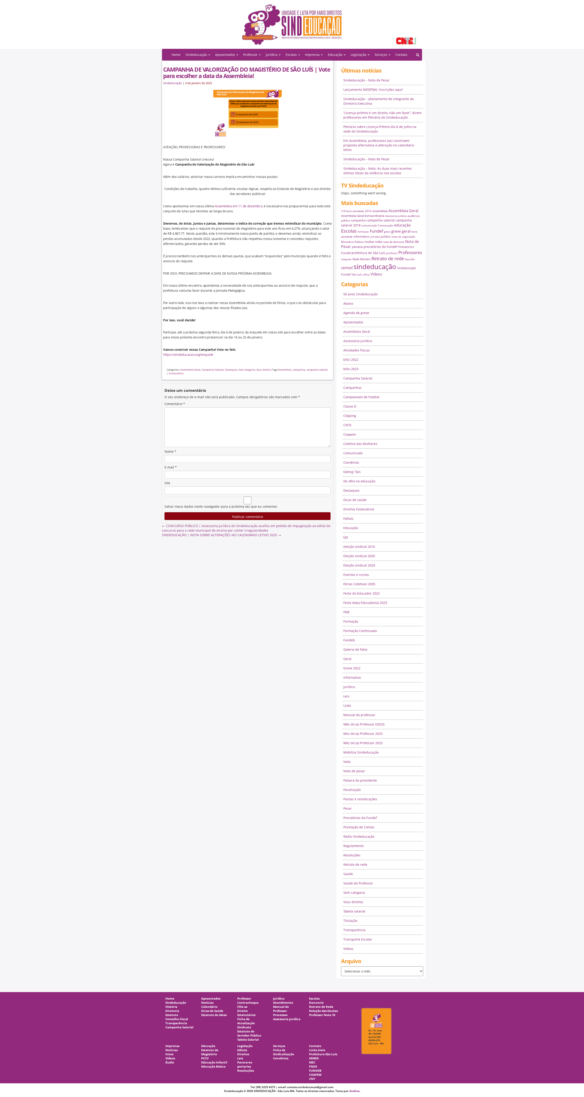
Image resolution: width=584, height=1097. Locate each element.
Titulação (350, 920)
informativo (362, 236)
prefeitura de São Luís (368, 253)
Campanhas (352, 387)
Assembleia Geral (190, 369)
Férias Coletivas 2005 (359, 584)
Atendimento (283, 1003)
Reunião (410, 259)
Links (347, 705)
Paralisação (352, 790)
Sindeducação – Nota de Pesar (366, 80)
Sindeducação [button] (196, 54)
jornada (375, 236)
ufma (366, 274)
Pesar (347, 808)
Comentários (176, 373)
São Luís (357, 274)
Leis (346, 696)
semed (347, 267)
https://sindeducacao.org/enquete (188, 354)
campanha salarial (317, 369)
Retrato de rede (387, 258)
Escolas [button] (292, 54)
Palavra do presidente (360, 780)
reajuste (346, 259)
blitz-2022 (350, 359)
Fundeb (349, 640)
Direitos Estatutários (358, 509)
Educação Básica (213, 1066)
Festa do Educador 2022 (361, 593)
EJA (345, 537)
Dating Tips (352, 472)
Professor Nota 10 (322, 1015)
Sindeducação (172, 83)
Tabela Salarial (248, 1040)
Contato (401, 54)
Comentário (174, 404)
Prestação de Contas (358, 827)
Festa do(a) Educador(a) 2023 (365, 602)
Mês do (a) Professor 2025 (363, 743)
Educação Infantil (214, 1062)
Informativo (352, 677)
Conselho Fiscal (176, 1019)
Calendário (209, 1007)
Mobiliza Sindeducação (361, 752)
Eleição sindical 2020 (359, 556)
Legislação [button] (359, 54)
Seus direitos (263, 369)
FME (346, 612)
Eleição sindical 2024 (359, 565)
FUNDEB (315, 1071)
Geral (347, 659)
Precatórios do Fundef (360, 818)
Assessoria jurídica (396, 216)
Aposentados (353, 322)
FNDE (313, 1066)
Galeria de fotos (355, 649)
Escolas (349, 231)
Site (167, 483)
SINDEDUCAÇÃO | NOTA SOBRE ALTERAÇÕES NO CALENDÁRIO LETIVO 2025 (221, 535)
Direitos (243, 1054)
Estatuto (171, 1015)
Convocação (385, 225)
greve (387, 231)
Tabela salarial (354, 911)
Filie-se (242, 1007)
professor (391, 253)
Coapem (349, 434)
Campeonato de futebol (361, 397)
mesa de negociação (403, 236)
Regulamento (353, 846)
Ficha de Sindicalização (283, 1052)
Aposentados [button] (225, 54)
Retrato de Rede (321, 1007)
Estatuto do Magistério (209, 1052)
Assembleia (284, 369)
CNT (312, 1079)
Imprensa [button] (313, 54)
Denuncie (316, 1003)
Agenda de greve (356, 313)
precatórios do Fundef (380, 246)
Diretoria (172, 1011)
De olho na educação (359, 481)
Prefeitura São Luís (323, 1054)
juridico (386, 236)
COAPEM (315, 1075)
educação (402, 225)
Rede (355, 259)
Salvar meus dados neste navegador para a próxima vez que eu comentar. (221, 506)
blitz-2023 (350, 369)
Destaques (231, 369)
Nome (170, 451)
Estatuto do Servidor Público (249, 1033)
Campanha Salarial (213, 369)
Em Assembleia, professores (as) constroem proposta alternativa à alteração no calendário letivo (378, 145)
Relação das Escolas (323, 1011)
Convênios (351, 462)
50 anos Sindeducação (360, 294)
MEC (312, 1062)
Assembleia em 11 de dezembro (238, 206)
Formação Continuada (360, 631)
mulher (369, 242)
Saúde (348, 874)
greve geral (400, 231)
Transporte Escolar (357, 939)
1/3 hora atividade (352, 211)
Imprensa (172, 1046)
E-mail (170, 467)
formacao (363, 231)
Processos (280, 1015)
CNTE (347, 425)
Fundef (376, 231)
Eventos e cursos (356, 574)
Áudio (169, 1062)
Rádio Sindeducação (358, 836)
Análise (354, 1091)
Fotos (169, 1054)
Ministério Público (352, 242)
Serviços (279, 1046)
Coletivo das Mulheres (360, 444)
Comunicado (352, 453)
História (171, 1007)
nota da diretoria (393, 242)
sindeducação (292, 27)
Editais (348, 518)
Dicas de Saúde (212, 1011)
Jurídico (349, 687)
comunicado (369, 225)
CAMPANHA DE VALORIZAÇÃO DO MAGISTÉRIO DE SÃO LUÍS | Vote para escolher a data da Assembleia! (246, 72)
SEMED (314, 1058)
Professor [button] (250, 54)
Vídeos (376, 274)
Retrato (365, 259)
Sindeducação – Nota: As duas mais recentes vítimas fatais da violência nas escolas (377, 170)
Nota (347, 761)
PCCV (205, 1058)
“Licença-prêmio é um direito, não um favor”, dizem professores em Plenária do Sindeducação (382, 115)
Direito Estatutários (246, 1013)
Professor (244, 999)
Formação (350, 621)
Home (176, 54)
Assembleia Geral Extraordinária (362, 216)
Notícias (207, 1003)
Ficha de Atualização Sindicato (246, 1023)
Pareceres (244, 1062)
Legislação (245, 1046)
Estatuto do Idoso (214, 1015)
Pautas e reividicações (360, 799)
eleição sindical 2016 (359, 546)
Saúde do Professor (358, 883)
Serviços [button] (381, 54)
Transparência (354, 930)
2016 (368, 211)
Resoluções (351, 855)
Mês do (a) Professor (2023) (363, 724)
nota (378, 241)
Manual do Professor (281, 1009)
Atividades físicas (356, 350)
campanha (299, 369)
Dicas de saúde (355, 500)
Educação (350, 528)
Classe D (349, 406)
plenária (357, 247)
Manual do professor (359, 715)
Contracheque (248, 1003)
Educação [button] (335, 54)
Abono (348, 303)
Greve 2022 (351, 668)
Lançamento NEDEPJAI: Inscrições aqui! (373, 89)
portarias (244, 1066)
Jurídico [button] (272, 54)
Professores (410, 252)
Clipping (349, 415)
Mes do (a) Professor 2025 (363, 733)
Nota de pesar (354, 771)
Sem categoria (247, 369)
